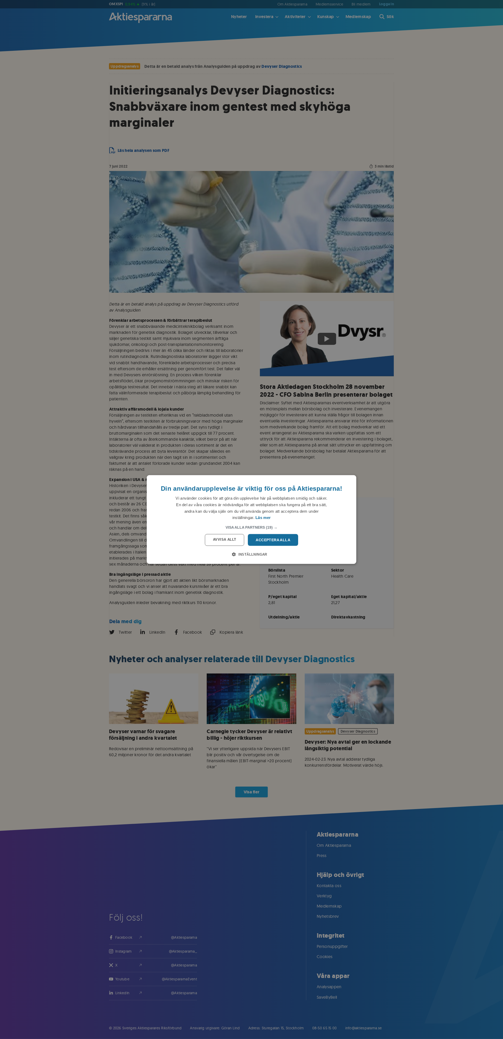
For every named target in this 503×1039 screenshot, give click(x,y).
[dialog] (251, 519)
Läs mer (263, 517)
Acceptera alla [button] (273, 540)
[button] (251, 527)
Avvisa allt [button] (224, 539)
